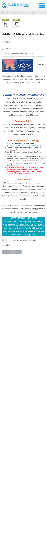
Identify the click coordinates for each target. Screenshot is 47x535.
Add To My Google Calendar (25, 240)
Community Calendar (32, 13)
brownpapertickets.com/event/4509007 (25, 145)
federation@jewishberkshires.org (19, 53)
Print (7, 240)
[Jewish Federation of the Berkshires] (16, 6)
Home (2, 13)
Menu (42, 5)
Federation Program (11, 252)
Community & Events (14, 13)
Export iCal (6, 245)
